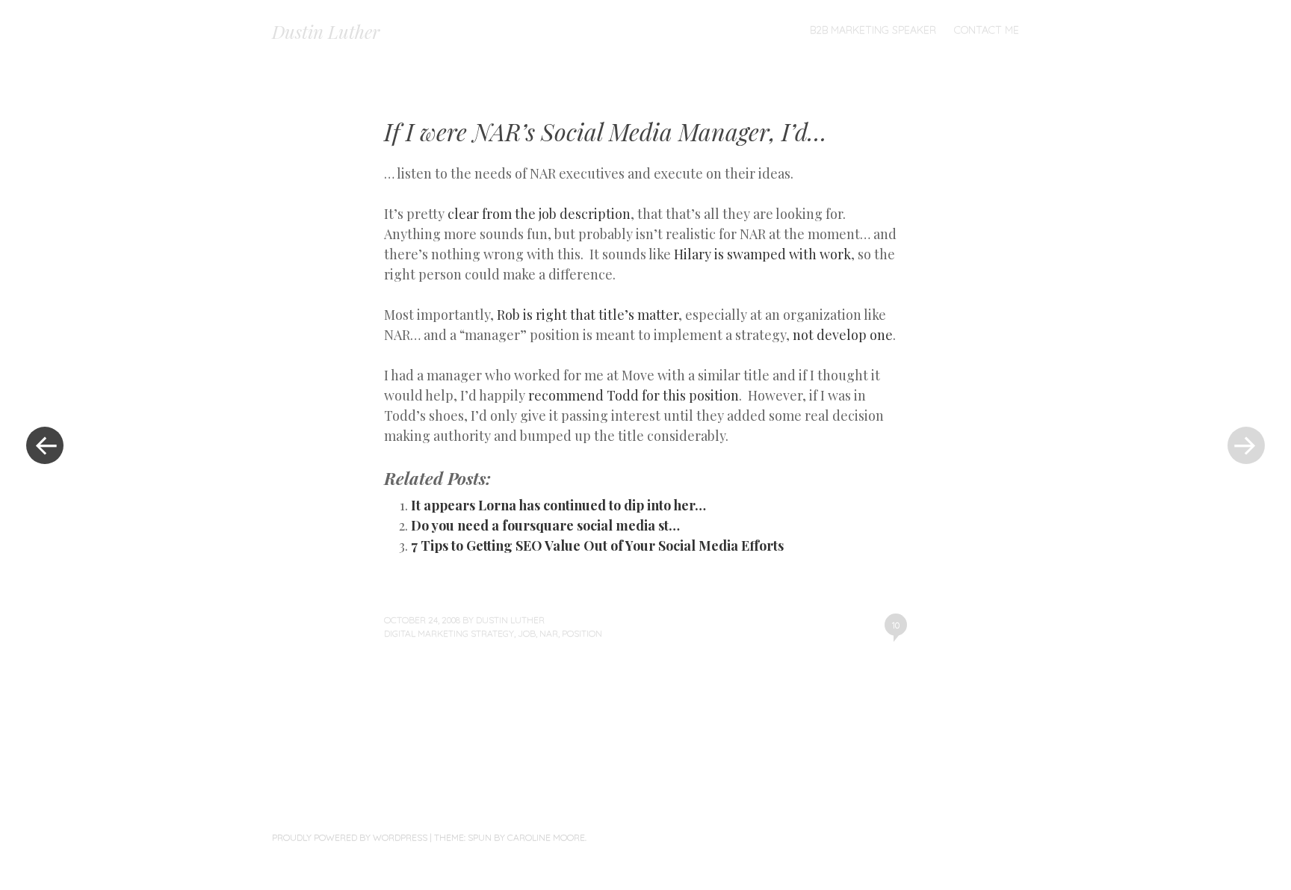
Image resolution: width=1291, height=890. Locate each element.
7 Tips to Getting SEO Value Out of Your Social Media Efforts (597, 545)
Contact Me (986, 30)
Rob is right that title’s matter (587, 315)
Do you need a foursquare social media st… (545, 525)
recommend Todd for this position (633, 395)
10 (896, 625)
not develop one (843, 335)
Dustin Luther (326, 31)
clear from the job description (539, 214)
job (527, 633)
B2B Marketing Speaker (873, 30)
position (582, 633)
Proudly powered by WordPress (349, 837)
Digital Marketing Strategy (449, 633)
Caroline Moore (546, 837)
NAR (548, 633)
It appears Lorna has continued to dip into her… (558, 505)
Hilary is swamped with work (762, 254)
